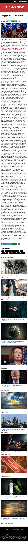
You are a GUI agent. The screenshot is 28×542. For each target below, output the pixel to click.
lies (7, 253)
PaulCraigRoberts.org (14, 51)
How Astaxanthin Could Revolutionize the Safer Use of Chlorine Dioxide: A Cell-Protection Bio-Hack (12, 474)
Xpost (3, 251)
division (14, 253)
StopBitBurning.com (23, 1)
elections (3, 253)
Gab (15, 21)
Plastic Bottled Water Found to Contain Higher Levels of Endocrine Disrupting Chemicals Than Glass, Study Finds (13, 497)
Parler (10, 21)
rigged (10, 253)
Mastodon (4, 21)
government (7, 251)
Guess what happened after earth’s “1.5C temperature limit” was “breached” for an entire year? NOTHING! (12, 342)
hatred (21, 251)
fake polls (23, 253)
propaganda (17, 251)
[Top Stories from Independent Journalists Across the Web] (14, 10)
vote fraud (18, 253)
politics (12, 251)
